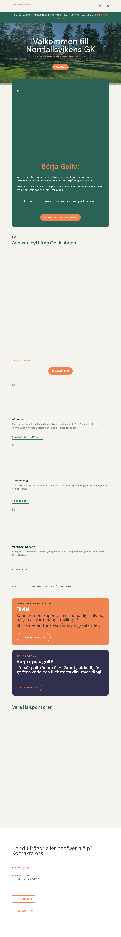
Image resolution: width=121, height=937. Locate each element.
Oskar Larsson (25, 266)
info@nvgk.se (25, 867)
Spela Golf (60, 67)
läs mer (19, 276)
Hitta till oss (20, 569)
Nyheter (52, 266)
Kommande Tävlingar (28, 261)
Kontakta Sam (29, 687)
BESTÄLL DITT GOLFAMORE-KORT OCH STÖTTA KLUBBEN (42, 586)
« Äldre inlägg (21, 361)
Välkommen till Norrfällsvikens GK (60, 45)
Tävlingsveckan (25, 332)
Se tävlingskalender (33, 637)
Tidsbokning (19, 501)
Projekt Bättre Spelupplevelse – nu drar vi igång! (46, 297)
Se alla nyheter (60, 371)
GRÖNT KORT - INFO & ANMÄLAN (60, 217)
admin (21, 301)
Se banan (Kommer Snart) (26, 437)
